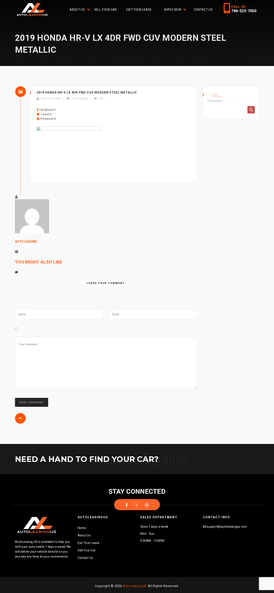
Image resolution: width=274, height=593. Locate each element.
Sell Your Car (105, 9)
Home (82, 528)
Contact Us (203, 9)
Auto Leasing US (134, 586)
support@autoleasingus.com (227, 526)
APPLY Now (172, 9)
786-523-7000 (243, 11)
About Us (77, 9)
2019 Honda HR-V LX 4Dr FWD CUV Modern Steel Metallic (87, 92)
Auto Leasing (26, 241)
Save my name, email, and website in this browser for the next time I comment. (75, 329)
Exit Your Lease (139, 9)
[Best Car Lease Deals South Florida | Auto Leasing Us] (32, 10)
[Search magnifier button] (251, 109)
